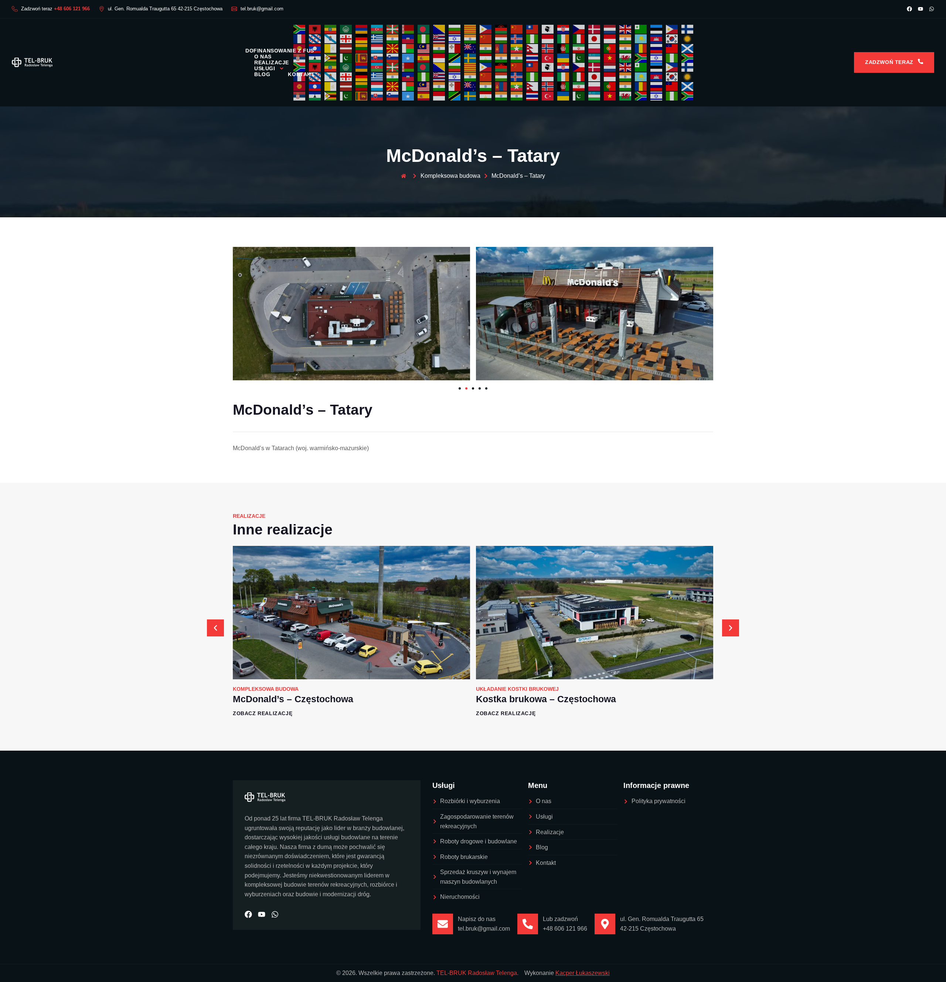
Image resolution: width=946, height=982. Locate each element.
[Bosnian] (439, 29)
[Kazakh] (641, 38)
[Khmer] (656, 38)
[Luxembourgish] (377, 48)
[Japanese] (594, 38)
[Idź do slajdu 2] (466, 388)
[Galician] (330, 38)
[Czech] (579, 29)
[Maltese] (455, 48)
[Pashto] (563, 48)
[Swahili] (455, 57)
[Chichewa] (501, 29)
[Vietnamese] (610, 57)
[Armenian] (361, 29)
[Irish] (563, 38)
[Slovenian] (393, 57)
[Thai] (532, 57)
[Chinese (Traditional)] (532, 29)
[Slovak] (377, 57)
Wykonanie (567, 973)
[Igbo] (532, 38)
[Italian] (579, 38)
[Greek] (377, 38)
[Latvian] (346, 48)
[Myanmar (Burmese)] (517, 48)
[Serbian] (299, 95)
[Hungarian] (501, 38)
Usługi (264, 68)
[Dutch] (610, 29)
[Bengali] (424, 29)
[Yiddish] (656, 57)
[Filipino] (672, 29)
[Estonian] (656, 29)
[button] (215, 627)
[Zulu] (687, 57)
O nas (263, 57)
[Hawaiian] (439, 38)
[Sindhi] (346, 57)
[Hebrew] (455, 38)
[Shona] (330, 57)
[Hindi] (470, 38)
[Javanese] (610, 38)
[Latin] (330, 48)
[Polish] (594, 48)
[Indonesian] (548, 38)
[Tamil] (501, 57)
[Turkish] (548, 57)
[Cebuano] (486, 29)
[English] (625, 29)
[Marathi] (486, 48)
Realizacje (271, 62)
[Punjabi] (625, 48)
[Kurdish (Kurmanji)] (687, 38)
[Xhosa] (641, 57)
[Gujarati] (393, 38)
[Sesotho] (315, 95)
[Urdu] (579, 57)
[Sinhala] (361, 57)
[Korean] (672, 38)
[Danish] (594, 29)
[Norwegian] (548, 48)
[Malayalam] (439, 48)
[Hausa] (424, 38)
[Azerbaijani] (377, 29)
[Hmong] (486, 38)
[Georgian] (346, 38)
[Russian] (656, 48)
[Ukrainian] (563, 57)
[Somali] (408, 57)
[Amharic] (330, 29)
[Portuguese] (610, 48)
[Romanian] (641, 48)
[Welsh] (625, 57)
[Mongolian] (501, 48)
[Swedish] (470, 57)
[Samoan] (672, 48)
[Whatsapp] (931, 8)
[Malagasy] (408, 48)
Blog (262, 74)
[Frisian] (315, 38)
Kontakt (301, 74)
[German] (361, 38)
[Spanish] (424, 57)
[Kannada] (625, 38)
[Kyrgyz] (299, 86)
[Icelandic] (517, 38)
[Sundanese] (439, 57)
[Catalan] (470, 29)
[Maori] (470, 48)
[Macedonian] (393, 48)
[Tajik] (486, 57)
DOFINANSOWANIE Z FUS (279, 51)
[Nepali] (532, 48)
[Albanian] (315, 29)
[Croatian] (563, 29)
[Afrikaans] (299, 29)
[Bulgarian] (455, 29)
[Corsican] (548, 29)
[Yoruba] (672, 57)
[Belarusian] (408, 29)
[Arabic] (346, 29)
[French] (299, 38)
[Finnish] (687, 29)
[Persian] (579, 48)
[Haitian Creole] (408, 38)
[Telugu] (517, 57)
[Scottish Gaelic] (687, 48)
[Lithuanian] (361, 48)
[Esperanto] (641, 29)
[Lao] (315, 86)
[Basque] (393, 29)
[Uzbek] (594, 57)
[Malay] (424, 48)
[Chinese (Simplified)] (517, 29)
